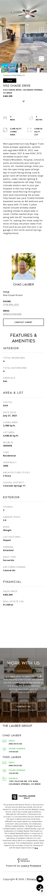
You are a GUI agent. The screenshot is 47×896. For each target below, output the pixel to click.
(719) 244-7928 (13, 773)
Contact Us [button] (23, 706)
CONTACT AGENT (23, 322)
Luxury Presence (31, 865)
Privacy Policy (35, 879)
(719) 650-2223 (11, 304)
